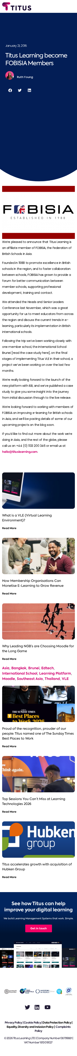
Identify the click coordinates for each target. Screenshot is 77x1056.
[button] (10, 90)
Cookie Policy (32, 1023)
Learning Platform (55, 673)
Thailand (52, 678)
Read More (9, 528)
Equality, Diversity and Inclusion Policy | (31, 1027)
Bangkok (18, 668)
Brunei (33, 668)
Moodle (8, 678)
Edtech (47, 668)
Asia (5, 668)
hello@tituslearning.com (19, 452)
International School (19, 673)
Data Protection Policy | (57, 1023)
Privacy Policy (13, 1023)
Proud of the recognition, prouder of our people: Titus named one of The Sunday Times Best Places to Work (38, 734)
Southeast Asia (30, 678)
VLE (65, 678)
